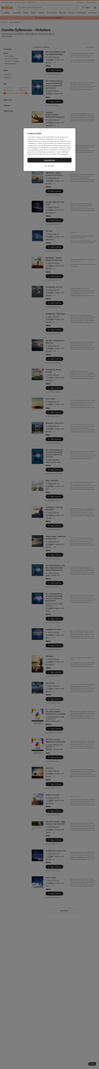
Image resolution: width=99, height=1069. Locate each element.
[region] (49, 149)
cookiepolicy (64, 154)
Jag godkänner (49, 160)
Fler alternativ (49, 166)
